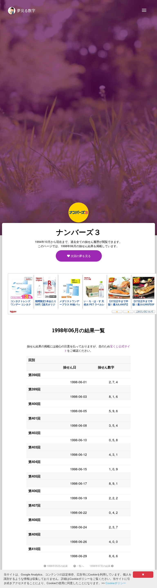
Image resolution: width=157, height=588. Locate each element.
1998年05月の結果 (57, 566)
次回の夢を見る (80, 256)
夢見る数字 (26, 10)
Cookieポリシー (115, 583)
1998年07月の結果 (100, 566)
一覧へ (80, 566)
